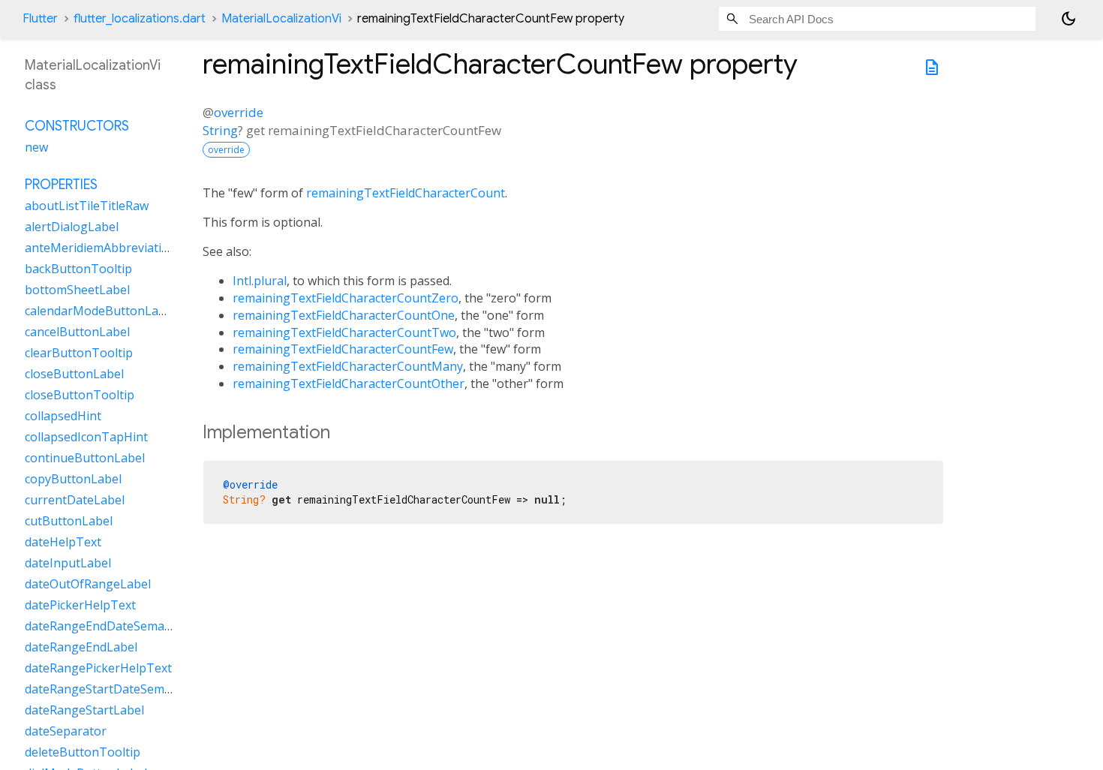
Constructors (77, 126)
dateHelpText (63, 542)
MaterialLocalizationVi (281, 18)
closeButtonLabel (74, 373)
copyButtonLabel (73, 479)
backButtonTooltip (78, 268)
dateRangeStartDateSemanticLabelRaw (135, 689)
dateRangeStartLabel (84, 710)
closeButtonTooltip (79, 395)
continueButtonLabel (85, 458)
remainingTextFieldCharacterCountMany (348, 366)
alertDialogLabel (72, 226)
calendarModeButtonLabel (100, 310)
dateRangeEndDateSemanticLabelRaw (132, 626)
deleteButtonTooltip (82, 752)
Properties (61, 184)
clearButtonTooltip (79, 352)
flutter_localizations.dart (140, 18)
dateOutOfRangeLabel (88, 584)
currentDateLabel (75, 500)
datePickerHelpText (80, 605)
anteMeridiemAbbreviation (100, 247)
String (220, 130)
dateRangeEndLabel (81, 647)
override (238, 112)
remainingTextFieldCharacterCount (405, 193)
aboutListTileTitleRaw (87, 205)
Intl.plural (260, 280)
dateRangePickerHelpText (98, 668)
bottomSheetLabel (77, 289)
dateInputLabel (68, 563)
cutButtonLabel (69, 521)
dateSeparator (66, 731)
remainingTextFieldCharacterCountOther (348, 383)
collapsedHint (63, 416)
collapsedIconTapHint (86, 437)
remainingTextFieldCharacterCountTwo (344, 332)
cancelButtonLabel (77, 331)
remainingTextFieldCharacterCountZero (345, 298)
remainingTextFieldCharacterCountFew (343, 349)
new (36, 147)
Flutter (40, 18)
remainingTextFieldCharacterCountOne (344, 315)
